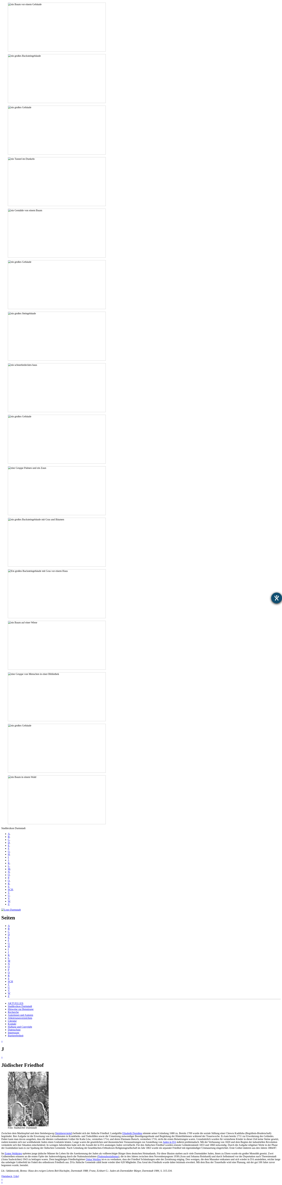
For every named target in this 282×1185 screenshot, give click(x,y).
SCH (10, 889)
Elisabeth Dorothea (132, 1133)
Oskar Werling (93, 1159)
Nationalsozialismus (108, 1156)
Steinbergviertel (63, 1133)
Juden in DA (169, 1142)
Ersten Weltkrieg (13, 1153)
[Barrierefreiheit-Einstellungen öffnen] (276, 598)
